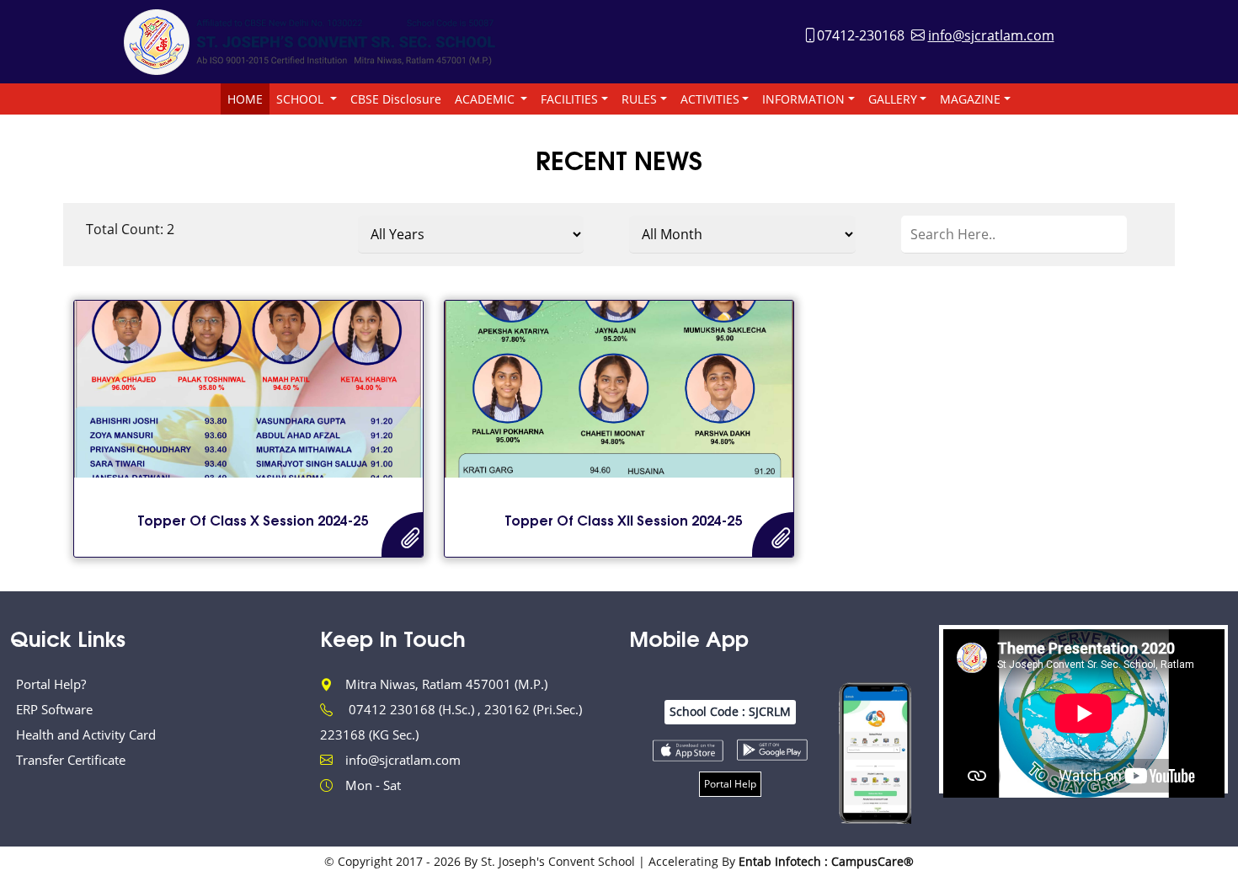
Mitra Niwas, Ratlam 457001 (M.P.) (446, 684)
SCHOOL (301, 99)
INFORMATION (803, 99)
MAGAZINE (970, 99)
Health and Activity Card (86, 734)
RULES (639, 99)
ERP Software (54, 709)
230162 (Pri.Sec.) (533, 709)
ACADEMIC (486, 99)
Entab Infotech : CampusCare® (826, 861)
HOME (245, 99)
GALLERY (892, 99)
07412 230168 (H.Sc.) (413, 709)
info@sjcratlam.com (991, 35)
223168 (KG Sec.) (369, 734)
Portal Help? (51, 684)
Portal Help (730, 784)
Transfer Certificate (70, 759)
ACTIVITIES (709, 99)
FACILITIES (569, 99)
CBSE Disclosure (395, 99)
